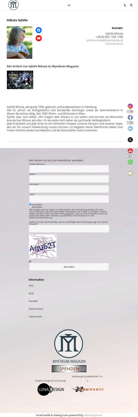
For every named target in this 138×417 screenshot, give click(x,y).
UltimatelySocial (93, 415)
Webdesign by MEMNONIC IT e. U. (87, 378)
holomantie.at (114, 43)
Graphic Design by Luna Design (50, 380)
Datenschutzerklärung (40, 217)
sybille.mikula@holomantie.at (104, 40)
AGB (31, 293)
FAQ (31, 285)
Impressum (35, 316)
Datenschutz (36, 308)
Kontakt (33, 301)
